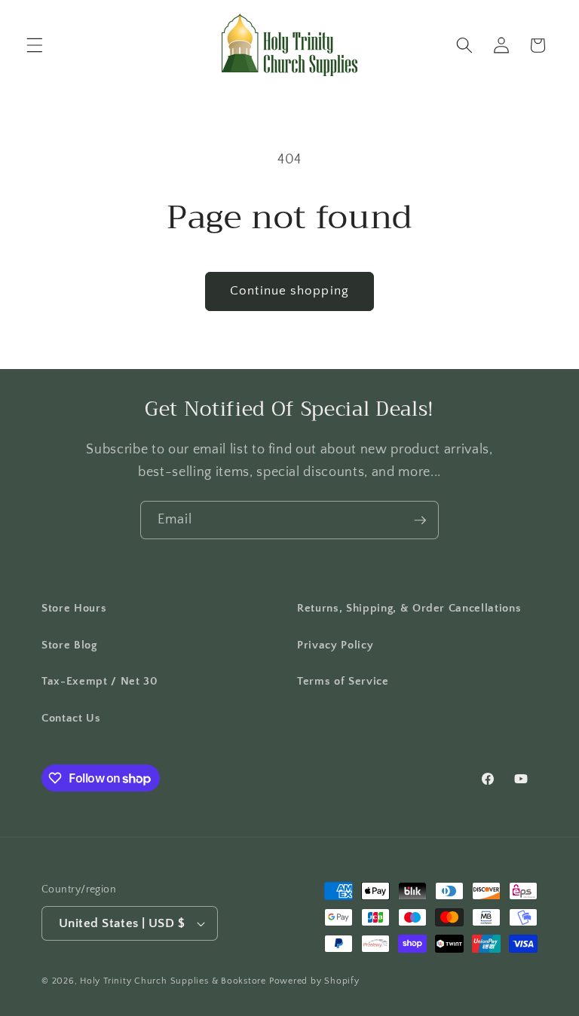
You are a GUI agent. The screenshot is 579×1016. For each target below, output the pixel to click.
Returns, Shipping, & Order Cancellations (409, 608)
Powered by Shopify (314, 981)
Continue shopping (289, 290)
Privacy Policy (335, 645)
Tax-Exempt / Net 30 (99, 681)
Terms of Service (343, 681)
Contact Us (71, 718)
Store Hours (73, 608)
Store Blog (69, 645)
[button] (35, 45)
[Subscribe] (420, 520)
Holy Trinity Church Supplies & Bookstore (173, 981)
